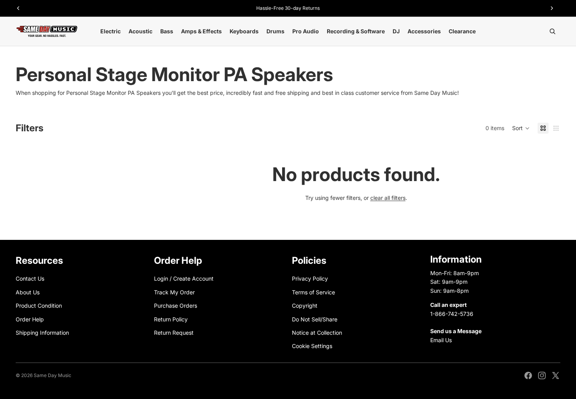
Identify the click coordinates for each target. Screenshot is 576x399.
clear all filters (388, 197)
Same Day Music (52, 375)
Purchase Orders (175, 306)
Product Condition (39, 306)
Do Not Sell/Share (314, 319)
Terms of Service (313, 292)
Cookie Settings (312, 346)
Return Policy (171, 319)
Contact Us (30, 279)
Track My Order (174, 292)
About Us (28, 292)
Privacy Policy (310, 279)
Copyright (304, 306)
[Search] (552, 31)
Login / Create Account (184, 279)
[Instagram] (542, 375)
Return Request (174, 332)
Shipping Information (42, 332)
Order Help (30, 319)
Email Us (441, 340)
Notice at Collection (317, 332)
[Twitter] (555, 375)
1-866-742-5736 (451, 313)
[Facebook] (528, 375)
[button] (521, 128)
